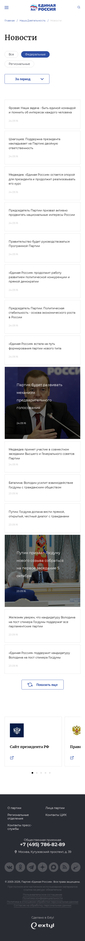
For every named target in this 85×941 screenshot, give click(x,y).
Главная (10, 20)
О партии (14, 808)
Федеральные (35, 54)
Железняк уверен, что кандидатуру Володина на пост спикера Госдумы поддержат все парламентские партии (42, 622)
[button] (32, 773)
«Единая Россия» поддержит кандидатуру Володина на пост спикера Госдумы (39, 655)
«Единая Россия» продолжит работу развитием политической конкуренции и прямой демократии (39, 277)
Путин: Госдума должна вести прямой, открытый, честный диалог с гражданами (39, 514)
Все (11, 54)
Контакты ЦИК (56, 815)
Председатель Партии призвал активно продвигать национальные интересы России (42, 213)
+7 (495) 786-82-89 (42, 844)
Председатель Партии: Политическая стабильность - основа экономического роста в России (42, 313)
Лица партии (55, 808)
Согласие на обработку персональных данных (42, 905)
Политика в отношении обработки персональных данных (42, 901)
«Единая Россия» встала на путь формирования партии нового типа (35, 346)
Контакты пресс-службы (20, 827)
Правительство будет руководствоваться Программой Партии (39, 244)
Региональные (19, 64)
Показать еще (47, 685)
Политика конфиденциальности (43, 898)
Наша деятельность (33, 20)
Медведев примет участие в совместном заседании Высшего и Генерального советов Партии (42, 454)
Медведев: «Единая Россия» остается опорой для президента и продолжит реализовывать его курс (42, 179)
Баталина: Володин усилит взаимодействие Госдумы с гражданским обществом (41, 485)
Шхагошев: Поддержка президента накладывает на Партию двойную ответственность (34, 143)
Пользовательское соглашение (42, 894)
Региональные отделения (18, 816)
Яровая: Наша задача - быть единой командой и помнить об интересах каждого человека (42, 110)
